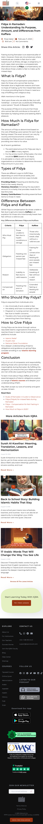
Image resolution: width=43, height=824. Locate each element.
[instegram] (24, 673)
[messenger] (28, 633)
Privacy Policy (21, 809)
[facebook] (20, 673)
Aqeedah (5, 689)
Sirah (4, 705)
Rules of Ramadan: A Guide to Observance (23, 397)
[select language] (29, 3)
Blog (4, 653)
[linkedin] (38, 673)
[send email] (31, 791)
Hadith (4, 693)
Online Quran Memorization (7, 678)
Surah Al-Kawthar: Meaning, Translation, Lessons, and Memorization (19, 447)
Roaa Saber (9, 39)
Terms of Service (21, 806)
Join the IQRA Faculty (10, 649)
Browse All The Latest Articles (21, 581)
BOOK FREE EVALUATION (21, 820)
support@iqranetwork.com (28, 644)
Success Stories (7, 644)
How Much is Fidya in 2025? (16, 409)
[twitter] (31, 673)
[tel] (20, 633)
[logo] (21, 800)
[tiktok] (41, 673)
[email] (31, 633)
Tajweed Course (8, 672)
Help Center (6, 657)
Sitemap (5, 661)
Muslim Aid (10, 341)
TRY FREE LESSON (21, 603)
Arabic (4, 684)
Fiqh (3, 701)
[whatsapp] (24, 633)
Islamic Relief (10, 338)
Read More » (7, 470)
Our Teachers (7, 640)
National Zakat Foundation (16, 343)
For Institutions (7, 636)
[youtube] (34, 673)
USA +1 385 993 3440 (26, 640)
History (4, 697)
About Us (5, 632)
